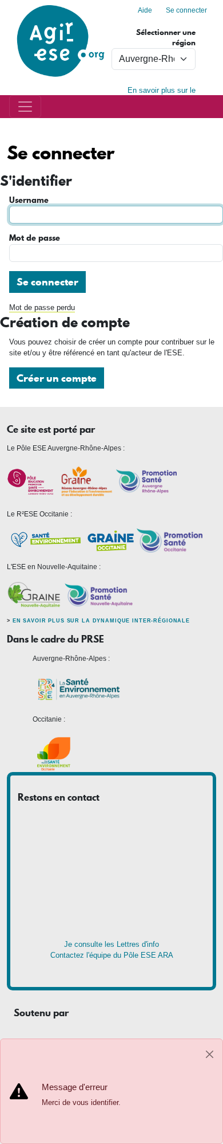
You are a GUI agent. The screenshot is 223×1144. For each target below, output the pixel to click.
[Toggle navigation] (25, 106)
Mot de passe (34, 238)
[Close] (209, 1054)
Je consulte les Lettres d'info (111, 944)
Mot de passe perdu (42, 307)
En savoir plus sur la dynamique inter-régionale (101, 621)
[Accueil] (60, 5)
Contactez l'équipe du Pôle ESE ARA (111, 955)
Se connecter (186, 10)
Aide (145, 10)
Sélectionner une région (166, 37)
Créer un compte (57, 378)
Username (29, 200)
